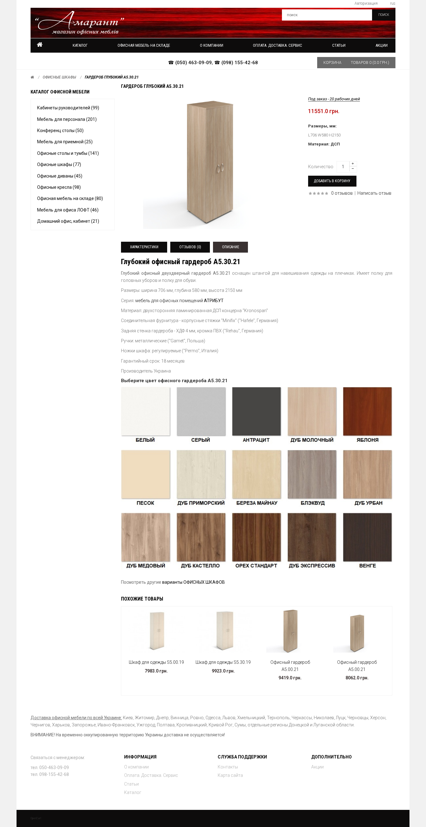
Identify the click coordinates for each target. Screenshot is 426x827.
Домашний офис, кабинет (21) (68, 221)
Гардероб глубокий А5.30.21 (112, 77)
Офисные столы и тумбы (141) (68, 153)
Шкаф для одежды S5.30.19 (223, 662)
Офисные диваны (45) (59, 175)
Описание (230, 247)
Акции (381, 45)
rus (392, 3)
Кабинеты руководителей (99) (68, 107)
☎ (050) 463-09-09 (190, 62)
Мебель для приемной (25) (65, 141)
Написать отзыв (374, 193)
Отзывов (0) (190, 247)
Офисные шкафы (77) (59, 164)
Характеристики (144, 247)
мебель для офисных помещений (169, 300)
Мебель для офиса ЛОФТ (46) (68, 209)
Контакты (228, 766)
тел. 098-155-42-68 (50, 774)
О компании (136, 766)
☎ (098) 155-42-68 (236, 62)
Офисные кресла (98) (59, 187)
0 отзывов (342, 193)
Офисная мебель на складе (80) (70, 198)
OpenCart (36, 818)
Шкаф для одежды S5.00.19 (156, 662)
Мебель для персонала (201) (67, 119)
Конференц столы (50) (60, 130)
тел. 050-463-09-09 (50, 767)
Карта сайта (230, 775)
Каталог (80, 45)
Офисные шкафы (59, 77)
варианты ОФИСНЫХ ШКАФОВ (193, 582)
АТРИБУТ (214, 300)
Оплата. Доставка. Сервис (151, 775)
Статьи (131, 784)
